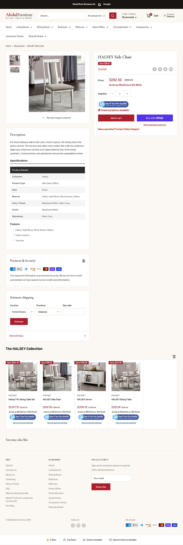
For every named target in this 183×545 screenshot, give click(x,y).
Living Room (23, 27)
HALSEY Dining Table (122, 399)
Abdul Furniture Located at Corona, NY (19, 499)
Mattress (79, 27)
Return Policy (12, 483)
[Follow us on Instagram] (78, 525)
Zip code (67, 305)
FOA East (102, 69)
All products (19, 46)
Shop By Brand (36, 36)
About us (10, 474)
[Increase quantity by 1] (127, 94)
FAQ (8, 488)
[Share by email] (171, 69)
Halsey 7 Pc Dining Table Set (22, 399)
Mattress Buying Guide (17, 493)
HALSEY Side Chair (52, 399)
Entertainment (120, 27)
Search (9, 465)
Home (9, 27)
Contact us (11, 469)
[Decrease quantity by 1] (112, 94)
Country (14, 305)
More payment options (155, 124)
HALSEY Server (84, 399)
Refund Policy (16, 335)
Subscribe (101, 486)
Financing (11, 479)
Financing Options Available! (115, 110)
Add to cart (116, 118)
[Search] (112, 15)
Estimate (18, 321)
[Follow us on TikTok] (84, 525)
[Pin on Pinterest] (160, 69)
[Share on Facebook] (155, 69)
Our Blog (10, 505)
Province (41, 305)
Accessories (142, 27)
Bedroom (62, 27)
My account (128, 17)
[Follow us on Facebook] (73, 525)
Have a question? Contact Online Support (118, 129)
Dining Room (43, 27)
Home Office (99, 27)
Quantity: (102, 93)
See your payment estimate (23, 423)
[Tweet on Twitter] (165, 69)
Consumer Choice (15, 36)
